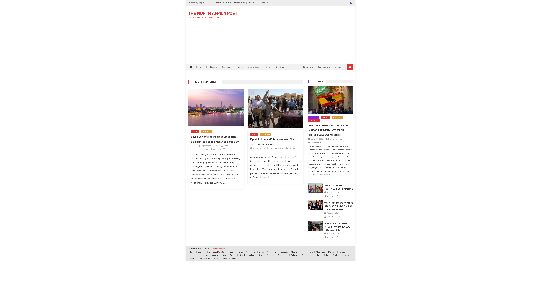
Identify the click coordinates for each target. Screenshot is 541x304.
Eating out (271, 255)
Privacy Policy (239, 2)
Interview (345, 255)
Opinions (280, 66)
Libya (311, 252)
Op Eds (326, 255)
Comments (271, 252)
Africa (205, 255)
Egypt (195, 131)
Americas (215, 255)
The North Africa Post (223, 2)
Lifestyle (307, 66)
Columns (317, 81)
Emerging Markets (216, 252)
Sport (268, 66)
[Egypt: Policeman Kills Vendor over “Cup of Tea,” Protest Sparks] (275, 108)
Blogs (261, 252)
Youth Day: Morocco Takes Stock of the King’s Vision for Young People (338, 206)
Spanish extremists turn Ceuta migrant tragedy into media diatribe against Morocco (328, 130)
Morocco (314, 120)
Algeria (294, 252)
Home (198, 66)
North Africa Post (276, 148)
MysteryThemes (218, 248)
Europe (325, 117)
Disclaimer (252, 2)
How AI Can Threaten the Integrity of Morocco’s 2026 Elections (337, 227)
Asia (224, 255)
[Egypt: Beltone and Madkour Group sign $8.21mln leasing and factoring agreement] (216, 107)
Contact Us (264, 2)
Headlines (210, 66)
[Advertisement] (270, 43)
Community (323, 66)
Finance (240, 252)
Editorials (316, 255)
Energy (239, 66)
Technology (283, 255)
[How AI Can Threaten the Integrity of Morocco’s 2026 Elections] (315, 226)
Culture (252, 255)
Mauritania (320, 252)
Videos (338, 66)
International (254, 66)
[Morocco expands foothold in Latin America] (315, 188)
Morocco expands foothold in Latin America (338, 187)
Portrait (193, 258)
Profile (294, 66)
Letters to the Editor (207, 258)
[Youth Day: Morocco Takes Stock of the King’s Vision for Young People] (315, 205)
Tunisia (342, 252)
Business (226, 66)
